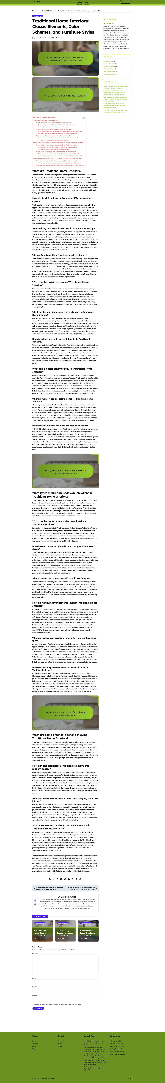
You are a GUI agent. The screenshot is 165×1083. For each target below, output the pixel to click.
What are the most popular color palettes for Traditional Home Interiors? (58, 138)
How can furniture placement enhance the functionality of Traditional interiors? (60, 156)
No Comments (60, 38)
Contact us (79, 4)
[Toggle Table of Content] (83, 117)
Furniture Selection (109, 64)
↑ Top (129, 1078)
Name (34, 978)
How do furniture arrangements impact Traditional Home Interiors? (56, 151)
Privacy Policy (62, 1041)
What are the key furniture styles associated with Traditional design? (56, 145)
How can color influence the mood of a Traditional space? (53, 140)
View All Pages (38, 2)
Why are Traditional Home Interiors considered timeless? (53, 127)
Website (34, 995)
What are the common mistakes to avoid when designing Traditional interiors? (59, 163)
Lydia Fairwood (68, 896)
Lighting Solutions (108, 69)
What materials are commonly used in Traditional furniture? (54, 149)
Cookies (60, 1046)
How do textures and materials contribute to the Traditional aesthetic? (57, 133)
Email (34, 987)
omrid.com (82, 2)
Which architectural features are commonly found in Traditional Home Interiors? (60, 131)
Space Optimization (109, 71)
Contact (34, 1046)
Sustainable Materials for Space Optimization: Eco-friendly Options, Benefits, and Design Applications (114, 92)
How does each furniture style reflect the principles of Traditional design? (58, 147)
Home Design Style (38, 16)
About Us (35, 1043)
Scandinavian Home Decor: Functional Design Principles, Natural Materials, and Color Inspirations (115, 99)
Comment (35, 953)
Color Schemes (108, 61)
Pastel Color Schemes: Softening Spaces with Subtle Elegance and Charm (94, 1043)
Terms (60, 1043)
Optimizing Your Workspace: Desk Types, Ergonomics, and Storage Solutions (94, 1069)
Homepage (125, 2)
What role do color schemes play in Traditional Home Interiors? (55, 136)
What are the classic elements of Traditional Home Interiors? (54, 129)
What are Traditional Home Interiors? (46, 120)
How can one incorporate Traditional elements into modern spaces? (56, 161)
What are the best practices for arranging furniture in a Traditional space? (58, 154)
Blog (33, 1049)
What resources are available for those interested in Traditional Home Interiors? (60, 165)
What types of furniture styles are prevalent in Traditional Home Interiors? (58, 143)
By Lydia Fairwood (41, 38)
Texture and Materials (110, 74)
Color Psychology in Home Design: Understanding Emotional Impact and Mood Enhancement (114, 105)
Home (34, 1041)
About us (86, 4)
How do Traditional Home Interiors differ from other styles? (54, 123)
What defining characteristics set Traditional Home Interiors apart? (56, 125)
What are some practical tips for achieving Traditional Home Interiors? (57, 158)
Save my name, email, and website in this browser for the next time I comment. (58, 1004)
